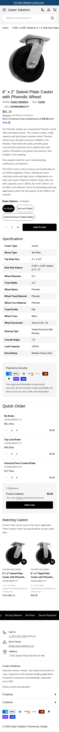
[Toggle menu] (4, 10)
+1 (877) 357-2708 (17, 636)
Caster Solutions (19, 10)
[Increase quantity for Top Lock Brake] (16, 454)
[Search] (52, 18)
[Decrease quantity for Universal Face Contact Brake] (7, 477)
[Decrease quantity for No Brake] (7, 430)
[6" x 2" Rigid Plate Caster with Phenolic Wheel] (44, 553)
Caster (41, 102)
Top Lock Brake (25, 208)
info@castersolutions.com (21, 646)
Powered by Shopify (38, 726)
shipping (19, 498)
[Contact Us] (42, 10)
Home (5, 27)
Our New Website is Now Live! (29, 2)
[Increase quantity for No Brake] (16, 430)
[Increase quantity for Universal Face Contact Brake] (16, 477)
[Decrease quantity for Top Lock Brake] (7, 454)
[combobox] (29, 18)
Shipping (6, 115)
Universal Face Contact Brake (19, 217)
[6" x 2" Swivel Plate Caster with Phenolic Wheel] (15, 553)
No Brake (8, 208)
